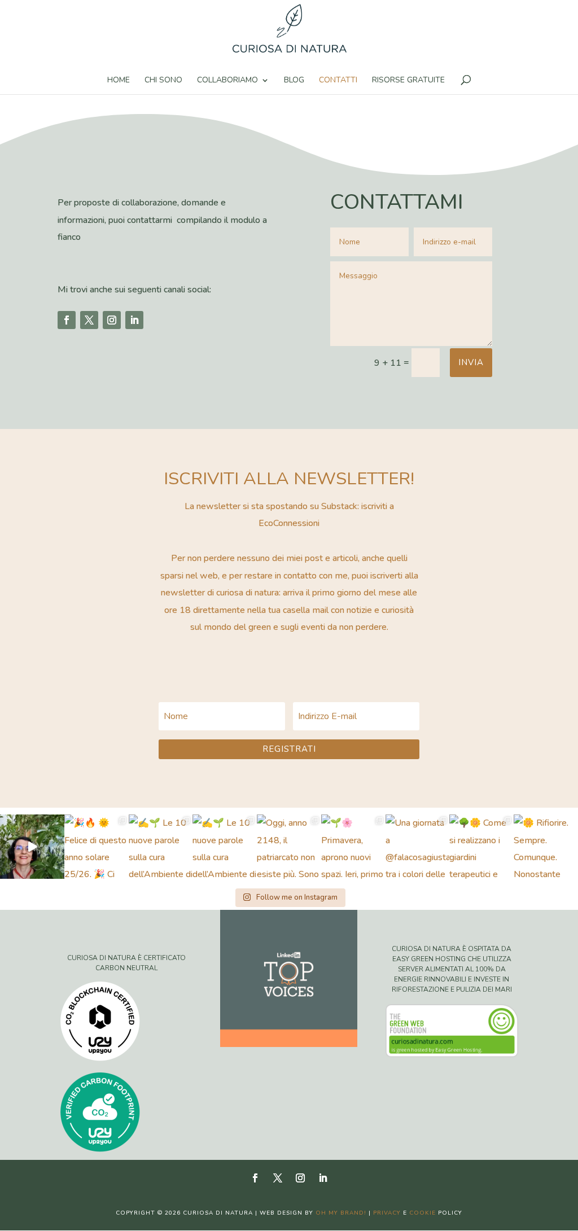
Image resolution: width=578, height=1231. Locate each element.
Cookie (422, 1213)
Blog (294, 80)
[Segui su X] (89, 320)
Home (118, 80)
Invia (471, 362)
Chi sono (163, 80)
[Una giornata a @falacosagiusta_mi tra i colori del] (418, 846)
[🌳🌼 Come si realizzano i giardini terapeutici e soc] (481, 846)
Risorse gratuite (408, 80)
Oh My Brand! (341, 1213)
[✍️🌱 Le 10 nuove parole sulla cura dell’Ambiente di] (161, 846)
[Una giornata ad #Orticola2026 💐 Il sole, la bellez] (32, 846)
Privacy (387, 1213)
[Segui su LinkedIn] (134, 320)
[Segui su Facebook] (67, 320)
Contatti (338, 80)
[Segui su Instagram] (112, 320)
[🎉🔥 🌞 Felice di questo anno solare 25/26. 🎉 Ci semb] (96, 846)
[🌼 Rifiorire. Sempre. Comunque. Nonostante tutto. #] (546, 846)
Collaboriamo (227, 80)
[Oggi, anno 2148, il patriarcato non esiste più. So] (289, 846)
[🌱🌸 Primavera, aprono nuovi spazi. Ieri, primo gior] (353, 846)
